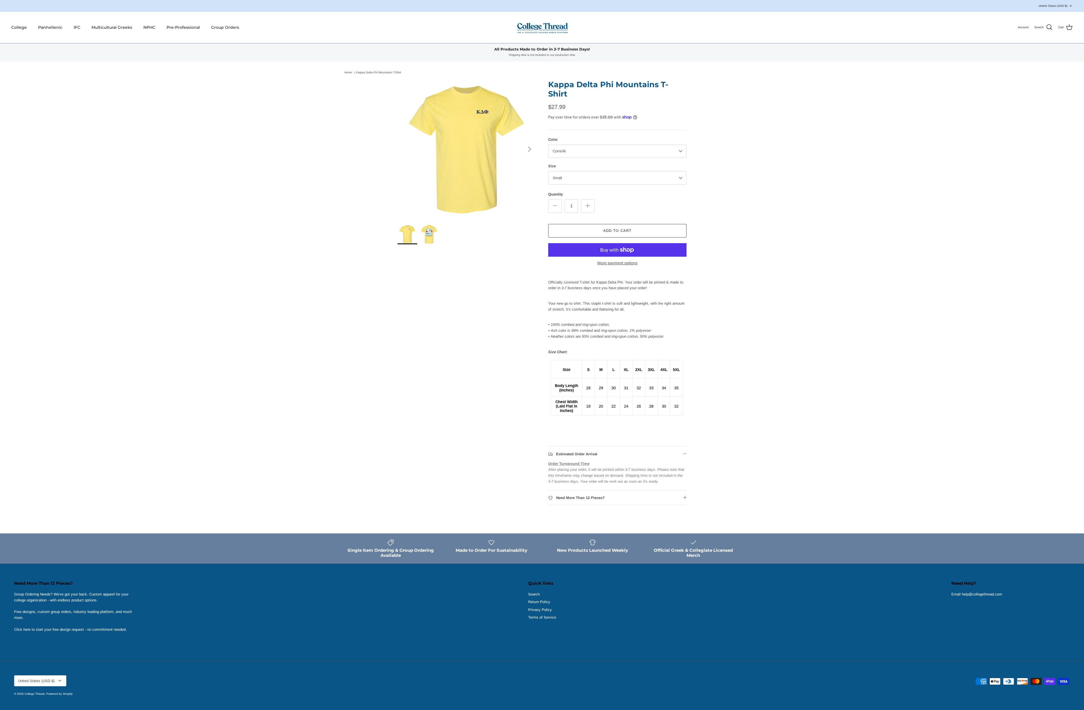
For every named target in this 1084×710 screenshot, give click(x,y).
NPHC (149, 27)
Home (348, 72)
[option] (466, 149)
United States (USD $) (1053, 5)
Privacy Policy (540, 610)
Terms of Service (542, 617)
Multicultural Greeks (111, 27)
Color (553, 139)
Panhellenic (50, 27)
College (19, 27)
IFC (77, 27)
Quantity (555, 194)
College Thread (35, 693)
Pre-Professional (183, 27)
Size (552, 166)
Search (534, 594)
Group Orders (225, 27)
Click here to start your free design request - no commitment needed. (70, 629)
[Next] (529, 149)
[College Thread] (542, 27)
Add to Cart (617, 230)
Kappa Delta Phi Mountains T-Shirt (378, 72)
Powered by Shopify (59, 693)
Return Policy (539, 602)
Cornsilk (559, 151)
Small (557, 178)
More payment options (617, 263)
